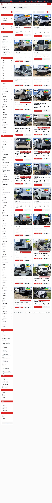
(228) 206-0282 (28, 1)
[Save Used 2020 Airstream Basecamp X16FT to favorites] (49, 41)
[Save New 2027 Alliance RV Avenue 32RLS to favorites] (49, 116)
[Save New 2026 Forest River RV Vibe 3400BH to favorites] (49, 140)
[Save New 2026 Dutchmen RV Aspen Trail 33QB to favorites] (31, 165)
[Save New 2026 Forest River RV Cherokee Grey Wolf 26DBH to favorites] (31, 190)
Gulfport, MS (36, 52)
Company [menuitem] (43, 4)
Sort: (36, 11)
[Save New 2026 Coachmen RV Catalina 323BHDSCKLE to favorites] (49, 90)
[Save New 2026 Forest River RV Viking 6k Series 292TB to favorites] (49, 165)
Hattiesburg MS (18, 27)
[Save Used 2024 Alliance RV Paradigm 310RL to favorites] (31, 90)
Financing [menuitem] (32, 4)
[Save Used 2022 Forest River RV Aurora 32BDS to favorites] (31, 16)
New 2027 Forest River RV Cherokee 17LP (22, 128)
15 (46, 312)
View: (45, 11)
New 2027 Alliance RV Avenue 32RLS (40, 129)
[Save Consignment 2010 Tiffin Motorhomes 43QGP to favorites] (31, 66)
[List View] (49, 12)
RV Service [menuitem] (26, 4)
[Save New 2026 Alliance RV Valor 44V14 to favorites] (31, 265)
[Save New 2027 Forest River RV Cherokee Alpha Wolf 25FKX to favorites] (49, 16)
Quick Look (27, 61)
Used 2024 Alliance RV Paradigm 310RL (22, 104)
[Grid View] (47, 12)
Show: (31, 11)
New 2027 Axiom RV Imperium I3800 (40, 228)
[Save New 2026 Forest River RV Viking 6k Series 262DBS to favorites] (31, 41)
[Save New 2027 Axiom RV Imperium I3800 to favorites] (49, 215)
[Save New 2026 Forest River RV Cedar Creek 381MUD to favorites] (31, 140)
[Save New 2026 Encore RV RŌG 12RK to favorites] (49, 288)
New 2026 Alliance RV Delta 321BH (21, 302)
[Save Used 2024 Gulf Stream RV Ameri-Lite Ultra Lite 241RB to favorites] (49, 190)
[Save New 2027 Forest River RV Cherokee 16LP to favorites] (49, 66)
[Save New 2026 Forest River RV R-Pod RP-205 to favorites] (49, 265)
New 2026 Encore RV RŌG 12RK (40, 301)
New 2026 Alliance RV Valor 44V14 (21, 278)
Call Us (50, 4)
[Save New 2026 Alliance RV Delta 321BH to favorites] (31, 288)
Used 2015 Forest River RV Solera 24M (41, 253)
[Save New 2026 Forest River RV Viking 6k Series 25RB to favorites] (31, 215)
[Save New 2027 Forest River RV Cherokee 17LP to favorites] (31, 116)
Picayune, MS (17, 102)
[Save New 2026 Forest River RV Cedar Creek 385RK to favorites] (31, 240)
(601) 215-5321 (34, 1)
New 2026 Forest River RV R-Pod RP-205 (41, 278)
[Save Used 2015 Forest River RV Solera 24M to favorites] (49, 240)
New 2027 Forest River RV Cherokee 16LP (41, 79)
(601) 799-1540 (22, 1)
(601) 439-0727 (40, 1)
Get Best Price (20, 61)
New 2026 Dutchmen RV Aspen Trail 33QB (23, 178)
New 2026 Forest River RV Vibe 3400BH (41, 153)
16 (48, 312)
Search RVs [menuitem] (21, 4)
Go (11, 1)
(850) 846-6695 (47, 1)
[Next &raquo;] (50, 312)
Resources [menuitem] (38, 4)
